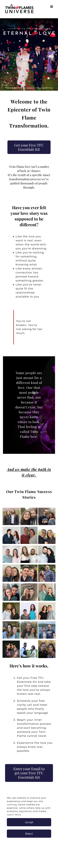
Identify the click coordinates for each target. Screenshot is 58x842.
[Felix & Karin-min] (47, 622)
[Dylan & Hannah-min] (11, 622)
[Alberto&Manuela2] (29, 642)
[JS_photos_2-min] (11, 509)
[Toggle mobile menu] (52, 6)
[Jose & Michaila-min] (47, 547)
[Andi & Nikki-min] (47, 509)
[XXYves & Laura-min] (11, 603)
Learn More (14, 814)
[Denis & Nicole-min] (47, 584)
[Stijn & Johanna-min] (11, 566)
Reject (29, 833)
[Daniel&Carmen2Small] (11, 642)
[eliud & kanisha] (47, 641)
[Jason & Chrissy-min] (29, 528)
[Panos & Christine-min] (11, 584)
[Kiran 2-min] (29, 566)
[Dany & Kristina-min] (29, 584)
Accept (29, 822)
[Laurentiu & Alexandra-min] (29, 509)
